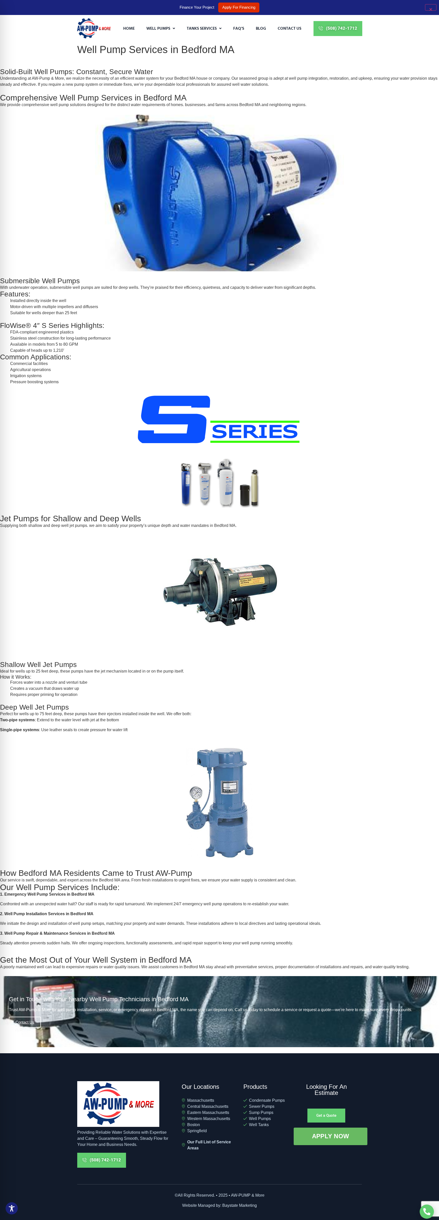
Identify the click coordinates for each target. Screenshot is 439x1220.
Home (129, 28)
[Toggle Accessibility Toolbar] (11, 1208)
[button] (160, 28)
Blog (261, 28)
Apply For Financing (238, 7)
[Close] (430, 7)
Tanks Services (202, 28)
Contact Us (289, 28)
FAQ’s (238, 28)
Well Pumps (158, 28)
